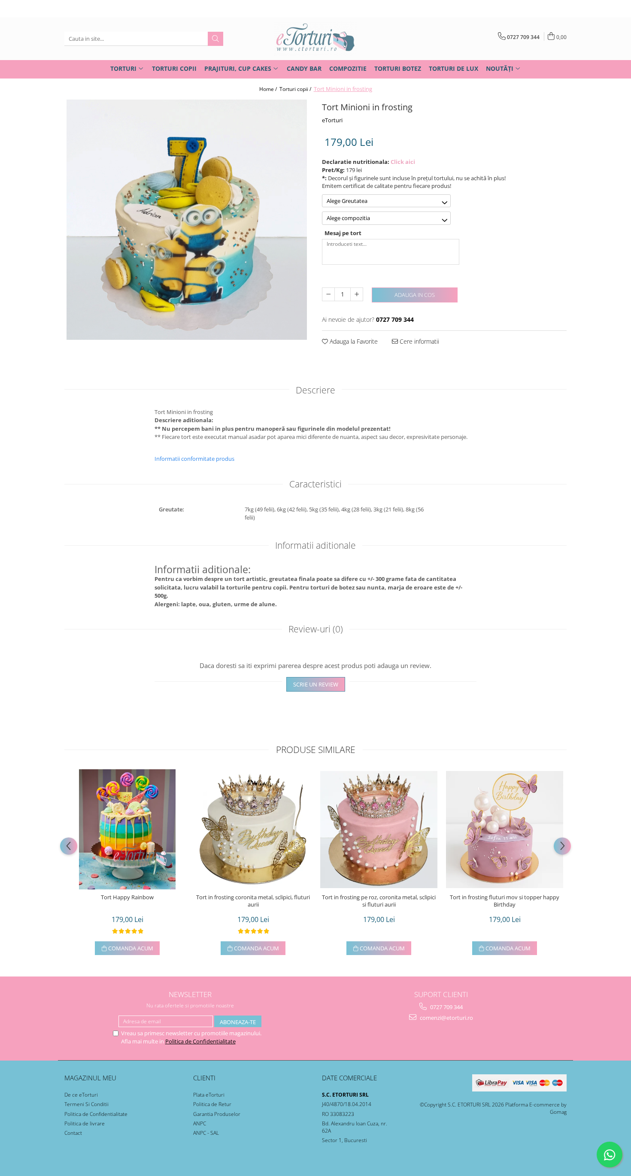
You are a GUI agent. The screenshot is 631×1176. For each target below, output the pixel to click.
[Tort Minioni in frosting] (186, 220)
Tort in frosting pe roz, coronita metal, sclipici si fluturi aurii (379, 901)
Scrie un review (315, 684)
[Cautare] (215, 39)
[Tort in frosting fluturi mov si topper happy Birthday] (504, 829)
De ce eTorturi (81, 1094)
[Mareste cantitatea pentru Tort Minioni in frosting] (356, 294)
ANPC (199, 1123)
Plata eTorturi (208, 1094)
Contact (73, 1133)
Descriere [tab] (315, 390)
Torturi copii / (295, 89)
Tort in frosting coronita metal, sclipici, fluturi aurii (253, 901)
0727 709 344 (446, 1007)
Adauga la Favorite (353, 341)
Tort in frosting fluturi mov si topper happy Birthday (504, 901)
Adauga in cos (414, 295)
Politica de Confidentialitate (200, 1041)
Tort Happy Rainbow (127, 897)
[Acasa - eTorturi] (315, 38)
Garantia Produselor (216, 1114)
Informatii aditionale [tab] (315, 545)
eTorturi (332, 120)
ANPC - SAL (206, 1133)
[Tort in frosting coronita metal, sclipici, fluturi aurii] (253, 829)
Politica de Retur (212, 1104)
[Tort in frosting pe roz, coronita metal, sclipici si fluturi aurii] (378, 829)
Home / (268, 89)
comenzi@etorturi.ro (446, 1018)
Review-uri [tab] (315, 629)
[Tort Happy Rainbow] (127, 829)
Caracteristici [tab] (315, 484)
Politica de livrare (84, 1123)
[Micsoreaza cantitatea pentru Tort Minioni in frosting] (328, 294)
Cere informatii (418, 341)
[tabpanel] (186, 220)
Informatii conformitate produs (194, 459)
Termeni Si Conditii (86, 1104)
